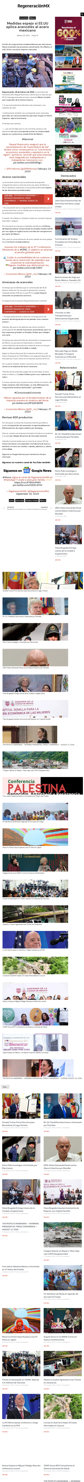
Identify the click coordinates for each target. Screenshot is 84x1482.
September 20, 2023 (27, 493)
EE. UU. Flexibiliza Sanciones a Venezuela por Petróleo (22, 617)
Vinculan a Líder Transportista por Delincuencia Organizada (67, 315)
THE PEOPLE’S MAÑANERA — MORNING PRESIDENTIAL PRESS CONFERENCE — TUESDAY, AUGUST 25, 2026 (42, 1078)
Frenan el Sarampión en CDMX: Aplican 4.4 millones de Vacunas (26, 899)
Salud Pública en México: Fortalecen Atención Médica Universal (25, 1053)
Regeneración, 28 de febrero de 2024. (18, 92)
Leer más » (58, 212)
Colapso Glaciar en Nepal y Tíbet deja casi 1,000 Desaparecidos (26, 771)
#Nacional (27, 139)
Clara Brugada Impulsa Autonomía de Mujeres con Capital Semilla (26, 719)
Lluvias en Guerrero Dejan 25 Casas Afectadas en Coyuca (24, 976)
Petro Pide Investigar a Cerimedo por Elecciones (20, 642)
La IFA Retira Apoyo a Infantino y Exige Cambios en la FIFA (24, 950)
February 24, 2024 (38, 170)
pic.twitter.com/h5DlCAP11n (27, 485)
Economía (24, 18)
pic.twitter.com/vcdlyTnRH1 (27, 267)
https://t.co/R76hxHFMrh (27, 482)
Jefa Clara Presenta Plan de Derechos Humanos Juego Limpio (68, 203)
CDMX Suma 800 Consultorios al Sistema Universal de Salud (25, 1027)
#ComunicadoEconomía (27, 392)
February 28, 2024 (38, 275)
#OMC (23, 249)
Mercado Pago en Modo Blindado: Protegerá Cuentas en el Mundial (66, 354)
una (36, 356)
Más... (5, 1087)
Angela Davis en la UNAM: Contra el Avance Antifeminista (23, 873)
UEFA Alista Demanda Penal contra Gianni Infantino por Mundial (68, 511)
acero (11, 500)
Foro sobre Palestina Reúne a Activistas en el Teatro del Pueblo (26, 796)
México (33, 18)
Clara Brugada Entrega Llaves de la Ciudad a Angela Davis (65, 551)
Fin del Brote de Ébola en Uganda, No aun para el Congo (23, 822)
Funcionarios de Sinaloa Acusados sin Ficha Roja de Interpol (67, 242)
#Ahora (7, 477)
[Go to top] (80, 1474)
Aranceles (20, 500)
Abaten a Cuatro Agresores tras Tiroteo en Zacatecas (22, 924)
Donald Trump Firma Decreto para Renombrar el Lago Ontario (68, 397)
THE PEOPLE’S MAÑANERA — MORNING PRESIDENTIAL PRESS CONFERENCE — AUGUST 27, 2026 (38, 745)
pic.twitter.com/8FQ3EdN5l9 (27, 403)
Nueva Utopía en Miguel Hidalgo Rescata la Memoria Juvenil (24, 1001)
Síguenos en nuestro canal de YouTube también (26, 462)
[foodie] (68, 116)
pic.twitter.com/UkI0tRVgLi (27, 162)
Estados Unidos (31, 500)
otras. (9, 449)
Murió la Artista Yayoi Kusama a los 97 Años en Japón (22, 848)
